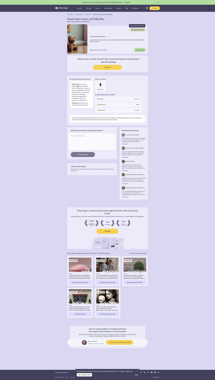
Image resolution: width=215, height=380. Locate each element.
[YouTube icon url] (151, 372)
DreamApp (70, 14)
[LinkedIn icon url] (145, 372)
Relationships (79, 14)
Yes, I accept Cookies (84, 375)
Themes (97, 8)
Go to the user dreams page (137, 253)
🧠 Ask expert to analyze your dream (120, 342)
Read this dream (80, 314)
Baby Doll (87, 14)
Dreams (118, 8)
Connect (127, 2)
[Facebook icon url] (148, 372)
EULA (67, 377)
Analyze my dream (138, 26)
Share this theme (139, 30)
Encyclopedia (108, 8)
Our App (88, 8)
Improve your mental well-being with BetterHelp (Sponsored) (102, 2)
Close (136, 375)
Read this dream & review (80, 282)
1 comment (125, 144)
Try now (154, 8)
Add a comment (83, 154)
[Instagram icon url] (155, 372)
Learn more (129, 371)
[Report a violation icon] (108, 36)
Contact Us (156, 377)
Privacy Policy (59, 377)
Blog (126, 8)
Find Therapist (140, 50)
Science (79, 8)
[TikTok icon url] (158, 372)
